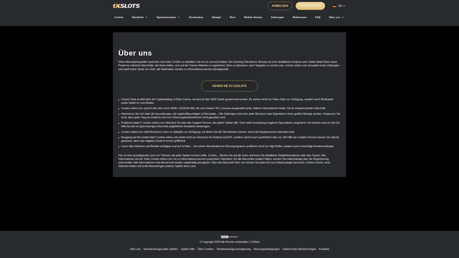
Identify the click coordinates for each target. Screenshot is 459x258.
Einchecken (196, 17)
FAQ (317, 17)
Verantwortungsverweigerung (234, 248)
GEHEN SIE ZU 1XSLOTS (229, 85)
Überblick (138, 17)
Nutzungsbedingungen (267, 248)
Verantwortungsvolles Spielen (160, 248)
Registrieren (310, 5)
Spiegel (216, 17)
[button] (452, 244)
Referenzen (300, 17)
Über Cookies (206, 248)
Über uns (334, 17)
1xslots (118, 17)
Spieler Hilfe (188, 248)
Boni (233, 17)
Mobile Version (253, 17)
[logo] (126, 6)
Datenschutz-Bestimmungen (299, 248)
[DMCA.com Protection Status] (229, 237)
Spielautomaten (166, 17)
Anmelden (280, 5)
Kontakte (324, 248)
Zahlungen (277, 17)
